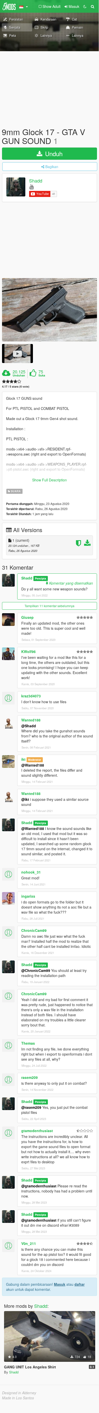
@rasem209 (31, 1107)
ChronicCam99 (34, 930)
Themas (28, 1043)
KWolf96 (28, 651)
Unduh (53, 153)
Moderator (34, 760)
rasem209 (29, 1077)
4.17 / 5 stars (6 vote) (15, 386)
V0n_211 (28, 1243)
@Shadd (28, 725)
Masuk (59, 1284)
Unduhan (19, 375)
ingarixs (28, 896)
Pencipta (40, 578)
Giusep (27, 617)
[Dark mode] (84, 6)
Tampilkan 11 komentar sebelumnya (49, 606)
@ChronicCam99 (35, 970)
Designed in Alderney (19, 1392)
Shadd (35, 180)
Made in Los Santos (18, 1397)
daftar (79, 1284)
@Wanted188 (32, 765)
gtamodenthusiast (37, 1130)
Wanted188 (31, 719)
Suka (41, 375)
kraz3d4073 (31, 695)
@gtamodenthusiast (38, 1185)
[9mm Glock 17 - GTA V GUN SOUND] (49, 309)
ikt (23, 759)
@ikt (25, 799)
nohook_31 (31, 872)
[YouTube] (31, 186)
